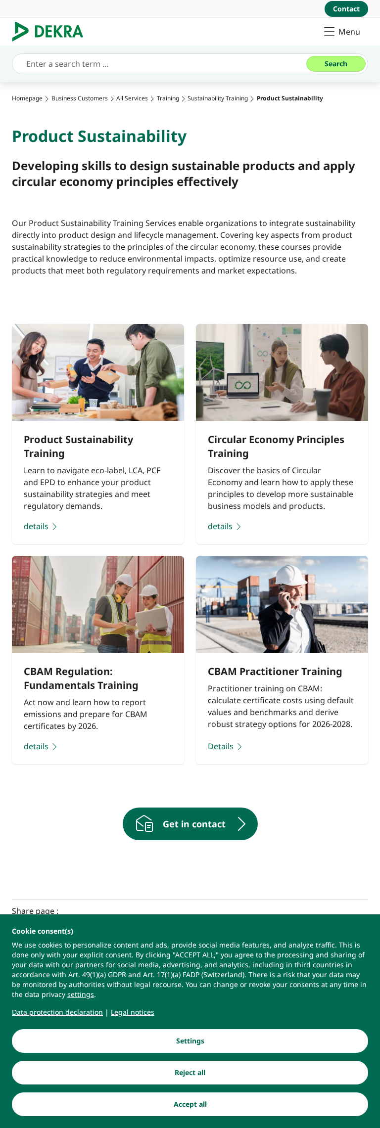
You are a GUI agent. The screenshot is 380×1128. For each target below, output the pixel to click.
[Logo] (52, 31)
